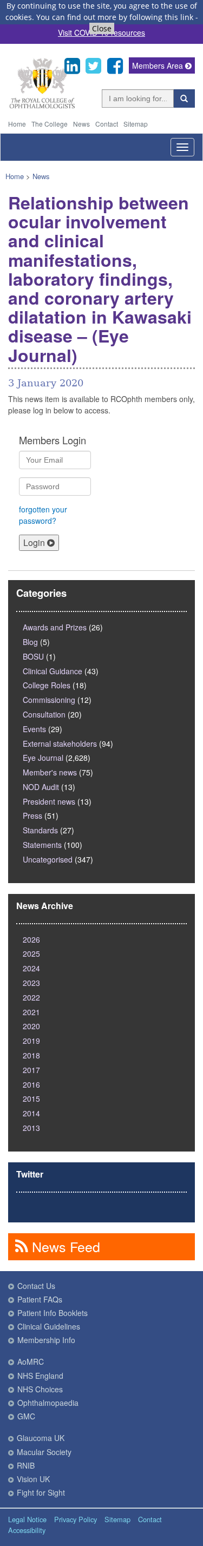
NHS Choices (40, 1389)
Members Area (158, 65)
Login (35, 542)
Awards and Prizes (55, 627)
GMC (26, 1416)
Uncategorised (48, 859)
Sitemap (135, 123)
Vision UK (33, 1478)
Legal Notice (27, 1519)
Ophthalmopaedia (47, 1402)
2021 (31, 1011)
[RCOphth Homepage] (42, 106)
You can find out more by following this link (114, 17)
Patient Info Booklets (52, 1312)
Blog (30, 641)
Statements (42, 844)
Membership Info (46, 1339)
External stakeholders (60, 743)
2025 (31, 953)
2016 (31, 1084)
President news (49, 801)
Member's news (50, 772)
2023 (31, 982)
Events (34, 728)
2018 (31, 1055)
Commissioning (49, 699)
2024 (31, 968)
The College (49, 123)
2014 (31, 1113)
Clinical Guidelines (48, 1326)
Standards (40, 830)
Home (17, 123)
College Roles (46, 685)
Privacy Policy (75, 1519)
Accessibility (26, 1530)
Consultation (44, 714)
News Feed (64, 1246)
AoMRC (30, 1361)
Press (32, 815)
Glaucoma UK (40, 1437)
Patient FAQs (39, 1299)
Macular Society (44, 1451)
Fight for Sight (41, 1492)
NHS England (40, 1375)
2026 (31, 939)
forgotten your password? (43, 515)
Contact (106, 123)
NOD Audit (41, 786)
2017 (31, 1069)
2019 (31, 1040)
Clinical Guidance (52, 671)
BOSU (33, 656)
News (81, 123)
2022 (31, 997)
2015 (31, 1098)
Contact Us (36, 1285)
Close (102, 28)
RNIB (26, 1465)
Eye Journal (43, 757)
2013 (31, 1127)
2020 (31, 1026)
